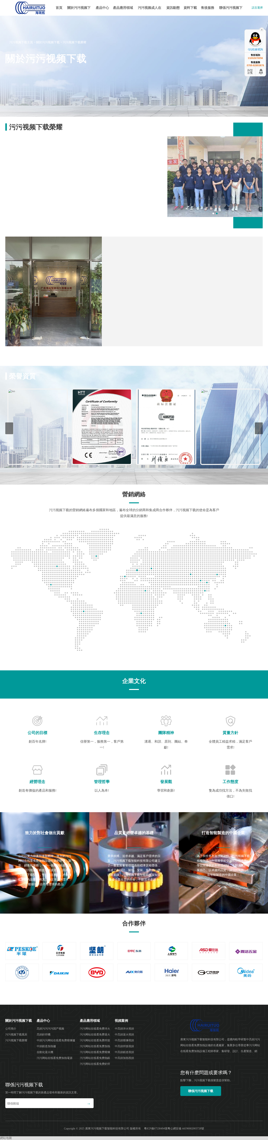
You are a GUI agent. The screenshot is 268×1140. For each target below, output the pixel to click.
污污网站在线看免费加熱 (95, 1046)
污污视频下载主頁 (21, 42)
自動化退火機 (45, 1052)
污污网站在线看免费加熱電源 (54, 1058)
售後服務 (207, 8)
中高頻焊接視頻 (124, 1046)
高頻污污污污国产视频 (50, 1028)
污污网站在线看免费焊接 (95, 1040)
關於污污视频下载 (79, 11)
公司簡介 (10, 1028)
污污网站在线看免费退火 (95, 1034)
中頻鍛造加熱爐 (46, 1046)
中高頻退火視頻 (124, 1034)
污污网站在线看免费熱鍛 (95, 1058)
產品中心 (102, 8)
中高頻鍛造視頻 (124, 1052)
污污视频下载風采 (16, 1034)
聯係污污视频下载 (230, 11)
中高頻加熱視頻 (124, 1058)
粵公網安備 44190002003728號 (186, 1128)
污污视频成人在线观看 (149, 11)
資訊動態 (173, 8)
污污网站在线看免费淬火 (95, 1028)
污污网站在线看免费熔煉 (95, 1052)
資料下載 (190, 8)
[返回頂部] (261, 71)
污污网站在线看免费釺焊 (95, 1063)
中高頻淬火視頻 (124, 1028)
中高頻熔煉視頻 (124, 1040)
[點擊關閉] (261, 29)
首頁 (59, 8)
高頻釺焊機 (43, 1034)
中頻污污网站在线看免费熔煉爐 (56, 1040)
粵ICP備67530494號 (156, 1128)
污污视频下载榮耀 (74, 42)
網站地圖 (6, 1138)
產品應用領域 (123, 8)
